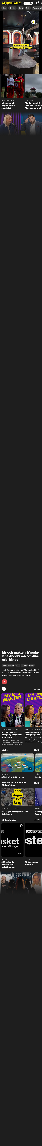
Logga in (28, 3)
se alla (37, 61)
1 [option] (3, 689)
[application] (21, 23)
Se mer (33, 55)
